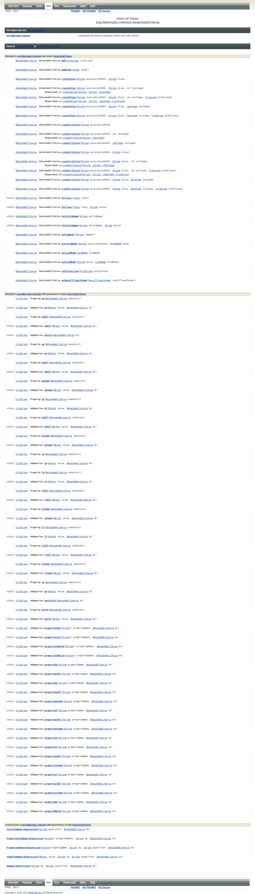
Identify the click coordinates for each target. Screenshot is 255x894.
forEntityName (69, 216)
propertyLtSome (53, 793)
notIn (45, 610)
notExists (50, 600)
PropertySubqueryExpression (24, 847)
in (43, 454)
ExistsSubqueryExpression (22, 829)
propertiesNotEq (54, 646)
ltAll (45, 545)
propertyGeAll (52, 692)
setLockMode (68, 253)
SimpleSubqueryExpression (22, 857)
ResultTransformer (100, 280)
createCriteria (70, 124)
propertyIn (50, 738)
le (43, 472)
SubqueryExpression (18, 866)
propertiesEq (52, 628)
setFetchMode (69, 244)
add (63, 60)
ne (43, 582)
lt (43, 527)
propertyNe (50, 802)
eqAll (45, 317)
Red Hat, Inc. (35, 892)
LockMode (82, 253)
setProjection (69, 271)
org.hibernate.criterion (48, 46)
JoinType (132, 106)
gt (43, 399)
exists (48, 335)
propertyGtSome (53, 729)
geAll (45, 362)
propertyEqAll (52, 674)
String (81, 79)
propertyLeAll (52, 756)
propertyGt (50, 710)
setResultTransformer (74, 280)
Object (52, 307)
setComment (67, 234)
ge (43, 344)
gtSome (46, 436)
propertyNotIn (52, 811)
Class (76, 198)
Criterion (72, 60)
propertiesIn (52, 637)
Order (76, 70)
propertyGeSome (53, 701)
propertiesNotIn (54, 655)
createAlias (68, 79)
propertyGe (50, 683)
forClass (66, 198)
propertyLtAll (52, 783)
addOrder (66, 70)
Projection (86, 271)
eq (43, 298)
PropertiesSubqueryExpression (25, 838)
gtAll (45, 417)
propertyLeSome (53, 765)
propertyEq (50, 664)
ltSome (46, 564)
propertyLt (50, 774)
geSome (46, 381)
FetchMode (116, 244)
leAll (45, 491)
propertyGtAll (52, 719)
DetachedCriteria (36, 30)
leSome (46, 509)
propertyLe (50, 747)
